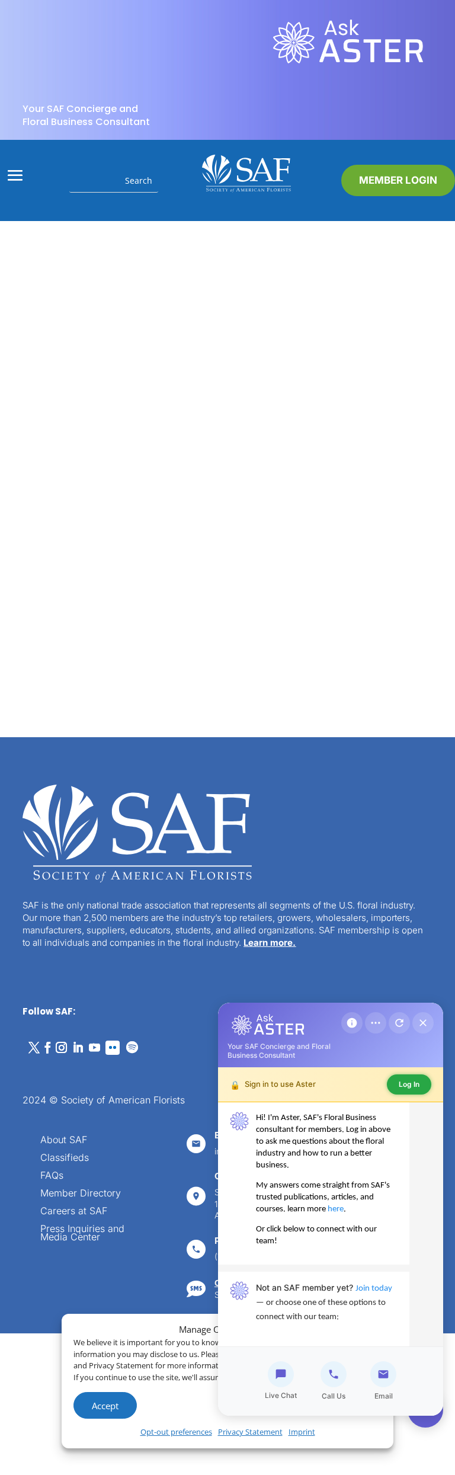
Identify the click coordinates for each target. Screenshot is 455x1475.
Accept (105, 1406)
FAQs (51, 1176)
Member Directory (80, 1194)
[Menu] (375, 1023)
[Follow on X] (34, 1047)
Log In (409, 1084)
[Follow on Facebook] (47, 1047)
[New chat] (399, 1023)
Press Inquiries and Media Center (82, 1233)
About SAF (63, 1140)
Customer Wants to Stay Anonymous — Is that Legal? (109, 474)
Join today (373, 1288)
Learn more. (269, 942)
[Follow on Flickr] (112, 1048)
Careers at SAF (73, 1212)
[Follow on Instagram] (61, 1047)
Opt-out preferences (176, 1431)
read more (89, 604)
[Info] (352, 1023)
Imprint (302, 1431)
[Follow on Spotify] (132, 1047)
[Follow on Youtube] (94, 1047)
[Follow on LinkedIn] (77, 1047)
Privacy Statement (250, 1431)
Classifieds (64, 1158)
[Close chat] (423, 1023)
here (336, 1209)
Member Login (398, 180)
